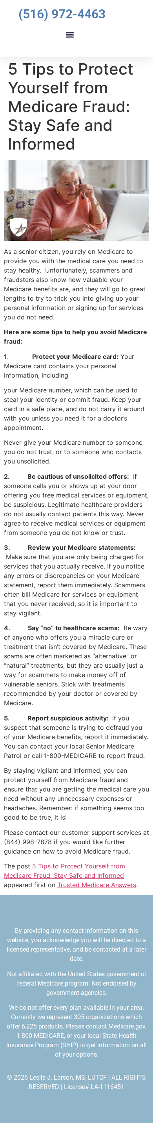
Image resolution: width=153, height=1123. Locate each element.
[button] (69, 34)
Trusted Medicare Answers (96, 885)
